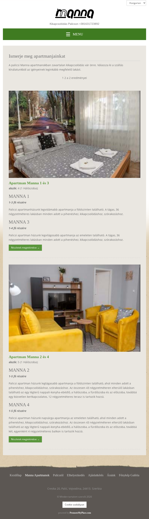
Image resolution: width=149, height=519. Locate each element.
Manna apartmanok (37, 475)
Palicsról (58, 475)
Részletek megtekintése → (25, 247)
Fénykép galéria (129, 475)
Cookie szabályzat (74, 504)
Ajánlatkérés (95, 475)
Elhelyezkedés (76, 475)
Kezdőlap (16, 475)
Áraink (111, 475)
